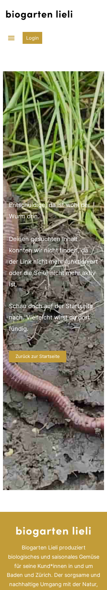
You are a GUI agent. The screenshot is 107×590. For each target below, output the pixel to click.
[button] (11, 38)
